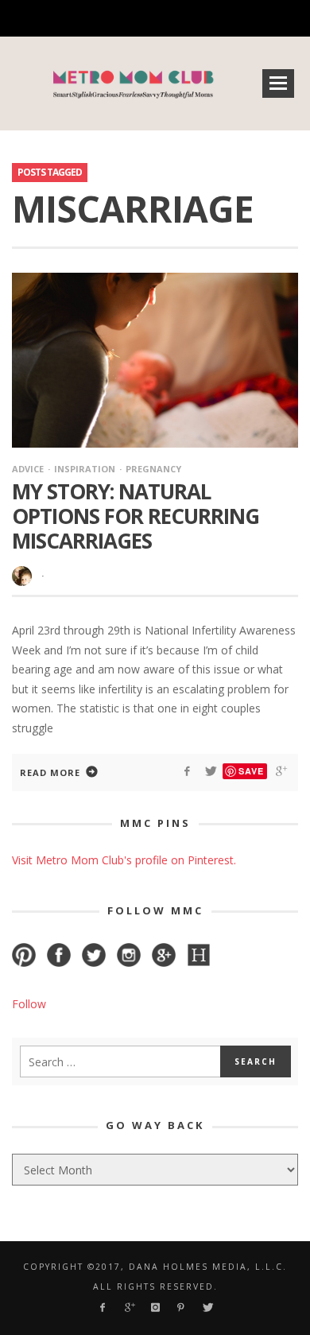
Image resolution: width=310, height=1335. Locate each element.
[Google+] (98, 18)
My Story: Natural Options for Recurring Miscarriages (135, 516)
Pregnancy (153, 469)
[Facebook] (71, 18)
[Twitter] (181, 18)
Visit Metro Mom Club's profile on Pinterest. (124, 859)
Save (251, 771)
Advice (28, 469)
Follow (29, 1003)
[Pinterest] (153, 18)
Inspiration (84, 469)
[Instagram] (126, 18)
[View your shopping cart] (208, 18)
